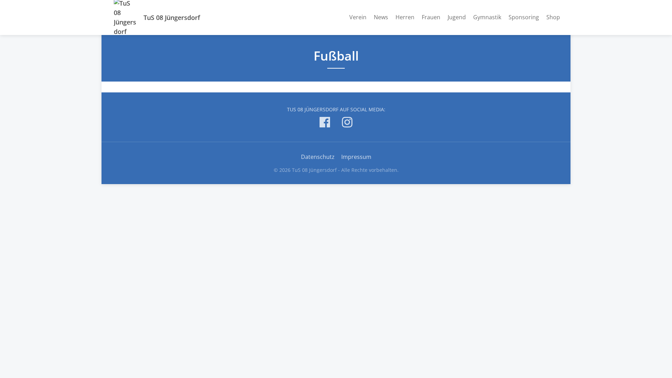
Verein (357, 17)
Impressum (356, 157)
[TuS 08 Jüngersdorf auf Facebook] (325, 123)
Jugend (457, 17)
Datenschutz (318, 157)
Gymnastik (487, 17)
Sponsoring (524, 17)
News (381, 17)
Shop (553, 17)
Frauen (431, 17)
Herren (405, 17)
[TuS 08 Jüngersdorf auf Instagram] (347, 123)
